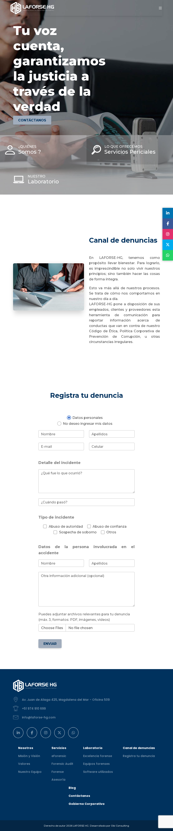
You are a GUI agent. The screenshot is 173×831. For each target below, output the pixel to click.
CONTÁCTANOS (32, 120)
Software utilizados (98, 772)
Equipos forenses (96, 764)
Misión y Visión (29, 756)
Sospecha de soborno (77, 532)
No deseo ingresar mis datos (87, 424)
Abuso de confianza (110, 526)
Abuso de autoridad (66, 526)
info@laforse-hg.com (38, 717)
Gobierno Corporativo (87, 804)
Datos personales (87, 418)
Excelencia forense (97, 756)
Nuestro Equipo (30, 772)
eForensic (58, 756)
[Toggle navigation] (160, 8)
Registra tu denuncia (139, 756)
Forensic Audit (62, 764)
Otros (111, 532)
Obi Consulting (120, 825)
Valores (24, 764)
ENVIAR (50, 644)
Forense (57, 772)
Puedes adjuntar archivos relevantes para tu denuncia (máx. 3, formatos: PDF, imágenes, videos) (84, 617)
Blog (72, 788)
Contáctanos (79, 796)
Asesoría (58, 779)
